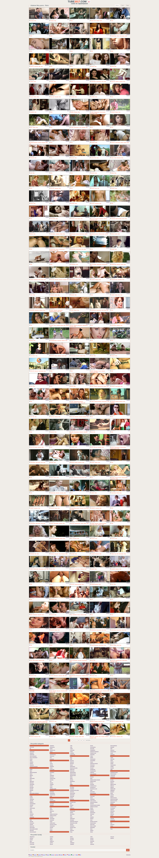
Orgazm (125, 142)
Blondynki (52, 355)
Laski (92, 264)
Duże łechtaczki (33, 831)
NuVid (71, 836)
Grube (51, 785)
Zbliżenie (112, 814)
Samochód (113, 401)
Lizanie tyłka (72, 754)
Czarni (72, 325)
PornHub (72, 838)
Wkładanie (112, 790)
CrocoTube (32, 844)
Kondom (51, 816)
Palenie (71, 812)
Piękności (72, 830)
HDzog (47, 80)
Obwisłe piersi (92, 219)
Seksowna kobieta (93, 802)
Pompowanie (92, 759)
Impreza (55, 477)
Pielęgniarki (72, 818)
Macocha (72, 760)
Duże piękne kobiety (34, 828)
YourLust (112, 836)
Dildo (31, 819)
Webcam (112, 785)
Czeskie (72, 127)
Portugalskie (92, 760)
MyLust (68, 415)
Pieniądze (72, 819)
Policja (91, 756)
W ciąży (111, 779)
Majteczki (96, 279)
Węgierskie (57, 279)
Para (71, 538)
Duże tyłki (54, 690)
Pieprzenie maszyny (74, 821)
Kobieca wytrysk (92, 372)
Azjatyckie (92, 523)
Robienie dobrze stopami (75, 508)
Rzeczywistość (93, 793)
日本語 (77, 854)
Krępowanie (73, 279)
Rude (79, 690)
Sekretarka (59, 355)
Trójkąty (92, 112)
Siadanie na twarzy (94, 806)
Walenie (112, 782)
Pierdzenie (72, 825)
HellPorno (52, 841)
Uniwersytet (112, 775)
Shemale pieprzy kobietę (95, 805)
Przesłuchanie (73, 264)
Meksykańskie (73, 772)
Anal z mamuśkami (33, 757)
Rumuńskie (92, 791)
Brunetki (94, 264)
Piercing (71, 824)
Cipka (31, 811)
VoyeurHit (92, 841)
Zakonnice (72, 96)
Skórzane (92, 814)
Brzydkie (31, 788)
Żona (30, 143)
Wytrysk (118, 35)
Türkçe (65, 854)
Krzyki (112, 584)
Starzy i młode (93, 825)
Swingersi (118, 325)
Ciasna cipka (32, 808)
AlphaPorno (107, 567)
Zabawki (67, 325)
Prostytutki (92, 766)
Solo (91, 815)
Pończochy (71, 326)
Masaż (39, 279)
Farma (51, 763)
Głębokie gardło (53, 788)
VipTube (67, 126)
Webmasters (128, 854)
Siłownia (91, 809)
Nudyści (31, 203)
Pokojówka (72, 203)
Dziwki (51, 748)
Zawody (112, 812)
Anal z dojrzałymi (33, 756)
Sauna (91, 797)
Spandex (92, 816)
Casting (51, 325)
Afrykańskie (32, 751)
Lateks (82, 523)
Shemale (92, 66)
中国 (80, 854)
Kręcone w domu (53, 824)
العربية (73, 854)
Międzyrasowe (85, 325)
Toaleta (111, 763)
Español (39, 854)
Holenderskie (52, 794)
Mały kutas (72, 770)
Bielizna (31, 233)
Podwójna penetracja (33, 142)
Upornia (108, 354)
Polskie (61, 233)
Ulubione (117, 5)
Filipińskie (52, 766)
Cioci (31, 809)
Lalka (71, 745)
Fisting (55, 325)
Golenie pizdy (52, 778)
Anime (31, 760)
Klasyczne (32, 66)
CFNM (92, 706)
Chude (115, 157)
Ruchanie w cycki (93, 788)
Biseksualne (32, 310)
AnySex (47, 232)
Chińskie (31, 805)
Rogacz (91, 782)
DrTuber (51, 836)
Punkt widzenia (112, 478)
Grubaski (51, 784)
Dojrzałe (31, 821)
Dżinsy (51, 751)
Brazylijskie (32, 784)
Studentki (112, 747)
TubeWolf (72, 844)
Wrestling (112, 791)
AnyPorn (47, 293)
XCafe (91, 842)
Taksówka (112, 759)
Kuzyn (51, 828)
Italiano (48, 854)
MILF (95, 20)
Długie (127, 5)
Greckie (51, 477)
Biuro (31, 779)
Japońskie (52, 803)
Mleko (71, 776)
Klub (51, 812)
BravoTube (47, 65)
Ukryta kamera (113, 773)
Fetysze (51, 764)
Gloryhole (52, 776)
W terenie (63, 340)
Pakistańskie (72, 811)
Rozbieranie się (93, 785)
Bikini (31, 776)
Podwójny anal (44, 721)
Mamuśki (97, 20)
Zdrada (116, 294)
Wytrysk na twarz (102, 112)
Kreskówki (52, 819)
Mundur (35, 96)
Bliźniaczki (32, 781)
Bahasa (69, 854)
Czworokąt (32, 816)
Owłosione (56, 188)
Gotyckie (51, 779)
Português (52, 854)
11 (78, 740)
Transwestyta (113, 764)
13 (83, 740)
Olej (71, 803)
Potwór (91, 761)
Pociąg (31, 294)
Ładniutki (112, 818)
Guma (51, 787)
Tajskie (111, 757)
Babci (31, 770)
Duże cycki (113, 81)
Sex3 (48, 659)
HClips (68, 65)
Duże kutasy (75, 660)
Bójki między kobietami (34, 793)
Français (43, 854)
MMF (39, 66)
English (31, 854)
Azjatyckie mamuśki (34, 766)
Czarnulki (75, 325)
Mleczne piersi (73, 775)
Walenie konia (113, 784)
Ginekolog (52, 775)
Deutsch (35, 854)
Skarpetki (92, 811)
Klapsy (123, 218)
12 (81, 740)
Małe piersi (119, 157)
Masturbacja (85, 706)
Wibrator (112, 787)
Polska (57, 854)
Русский (61, 854)
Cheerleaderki (32, 803)
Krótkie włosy (112, 661)
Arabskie (31, 761)
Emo (51, 757)
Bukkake (31, 790)
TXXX (68, 19)
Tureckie (33, 127)
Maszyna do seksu (73, 767)
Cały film (39, 142)
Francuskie (36, 66)
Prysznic (92, 767)
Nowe (122, 5)
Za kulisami (112, 808)
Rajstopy (114, 645)
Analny (112, 157)
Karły (51, 808)
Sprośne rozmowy (118, 477)
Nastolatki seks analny (74, 790)
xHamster (47, 19)
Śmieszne (75, 112)
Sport (91, 819)
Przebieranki (92, 769)
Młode (71, 784)
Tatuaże (112, 761)
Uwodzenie (100, 524)
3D (30, 748)
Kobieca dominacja (78, 584)
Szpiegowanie (113, 751)
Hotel (51, 796)
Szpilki (34, 660)
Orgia (103, 81)
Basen (31, 773)
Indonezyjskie (52, 800)
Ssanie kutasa (93, 81)
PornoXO (87, 369)
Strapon (91, 830)
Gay (51, 773)
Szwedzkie (93, 96)
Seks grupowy (122, 35)
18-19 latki (32, 747)
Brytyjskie (120, 218)
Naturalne (105, 218)
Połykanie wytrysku (53, 250)
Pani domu (43, 142)
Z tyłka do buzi (113, 806)
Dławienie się (52, 750)
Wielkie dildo (112, 788)
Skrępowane (92, 812)
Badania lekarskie (33, 772)
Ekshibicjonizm (53, 754)
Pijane (71, 828)
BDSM (117, 218)
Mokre (71, 778)
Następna (88, 740)
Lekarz (71, 751)
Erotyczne (113, 188)
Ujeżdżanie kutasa (53, 340)
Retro (35, 20)
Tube (74, 1)
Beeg (31, 841)
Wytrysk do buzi (61, 249)
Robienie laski (113, 35)
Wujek (111, 793)
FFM (117, 553)
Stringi (91, 831)
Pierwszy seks (73, 827)
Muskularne (72, 781)
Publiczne (121, 401)
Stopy (91, 828)
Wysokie (112, 794)
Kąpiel (51, 830)
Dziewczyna (52, 747)
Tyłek (31, 660)
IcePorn (51, 842)
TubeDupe (72, 842)
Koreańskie (52, 818)
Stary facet (92, 824)
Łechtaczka (112, 819)
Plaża (71, 831)
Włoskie (92, 20)
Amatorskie (113, 218)
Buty (31, 791)
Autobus (31, 763)
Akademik (32, 753)
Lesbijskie (121, 81)
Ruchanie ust (92, 787)
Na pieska (32, 20)
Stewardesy (92, 827)
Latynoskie (72, 750)
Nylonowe (96, 721)
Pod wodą (92, 748)
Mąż (71, 782)
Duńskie (51, 81)
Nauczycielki (72, 793)
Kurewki (51, 827)
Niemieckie (97, 203)
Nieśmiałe (72, 796)
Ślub (98, 188)
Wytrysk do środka (114, 799)
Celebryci (52, 20)
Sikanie (81, 355)
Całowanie (60, 675)
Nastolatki (83, 127)
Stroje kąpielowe (113, 745)
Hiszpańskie (52, 793)
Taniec (111, 760)
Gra (50, 781)
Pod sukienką (93, 747)
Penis (71, 816)
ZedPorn (112, 838)
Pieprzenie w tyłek (114, 279)
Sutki (31, 416)
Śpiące (111, 825)
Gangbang (39, 722)
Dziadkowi (52, 745)
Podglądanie (112, 402)
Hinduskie (52, 791)
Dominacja (32, 822)
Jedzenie (51, 805)
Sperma (91, 818)
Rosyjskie (92, 784)
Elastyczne (52, 756)
